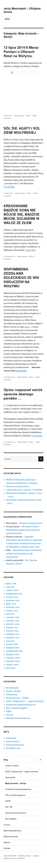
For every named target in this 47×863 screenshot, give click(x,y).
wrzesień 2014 (13, 600)
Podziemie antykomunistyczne (21, 704)
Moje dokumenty (11, 836)
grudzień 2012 (13, 634)
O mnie (7, 824)
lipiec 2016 (11, 583)
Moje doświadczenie (12, 830)
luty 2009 (10, 668)
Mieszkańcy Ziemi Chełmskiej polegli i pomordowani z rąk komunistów (23, 529)
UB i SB (9, 715)
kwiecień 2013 (12, 624)
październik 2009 (14, 651)
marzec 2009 (12, 664)
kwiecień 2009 (13, 661)
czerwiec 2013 (12, 620)
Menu (7, 19)
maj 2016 (10, 587)
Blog (6, 759)
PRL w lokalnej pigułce (16, 708)
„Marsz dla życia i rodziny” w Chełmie (24, 490)
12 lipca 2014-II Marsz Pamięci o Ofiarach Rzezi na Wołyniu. (21, 51)
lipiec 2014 (11, 604)
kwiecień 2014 (12, 607)
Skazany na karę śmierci (17, 486)
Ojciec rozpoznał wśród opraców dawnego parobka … (23, 394)
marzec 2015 (12, 597)
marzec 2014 (12, 610)
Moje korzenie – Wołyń (22, 115)
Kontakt (7, 848)
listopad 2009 (12, 647)
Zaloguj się (11, 738)
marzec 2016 (12, 590)
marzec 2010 (12, 644)
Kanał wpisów (12, 741)
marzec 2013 (12, 627)
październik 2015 (14, 593)
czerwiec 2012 (12, 637)
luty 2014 (10, 614)
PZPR (8, 711)
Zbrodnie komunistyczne (18, 718)
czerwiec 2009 (13, 658)
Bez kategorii (12, 688)
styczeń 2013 (12, 631)
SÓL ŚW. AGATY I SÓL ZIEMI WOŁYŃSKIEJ (22, 130)
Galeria (7, 842)
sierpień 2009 (12, 654)
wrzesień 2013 (12, 617)
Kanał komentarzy (15, 745)
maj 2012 (10, 641)
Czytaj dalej (9, 187)
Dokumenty (11, 694)
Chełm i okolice (13, 691)
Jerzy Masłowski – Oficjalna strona (22, 10)
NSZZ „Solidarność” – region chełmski (21, 771)
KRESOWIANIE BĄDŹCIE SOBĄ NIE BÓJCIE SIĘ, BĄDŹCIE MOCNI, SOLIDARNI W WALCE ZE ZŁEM (22, 214)
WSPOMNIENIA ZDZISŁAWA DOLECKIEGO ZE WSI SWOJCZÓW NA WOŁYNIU (21, 277)
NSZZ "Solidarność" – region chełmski (24, 701)
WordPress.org (13, 748)
